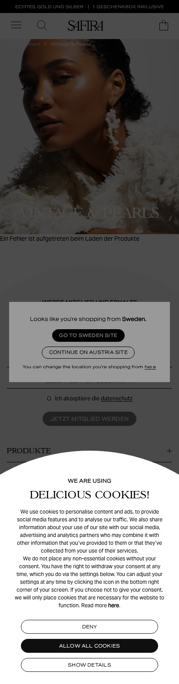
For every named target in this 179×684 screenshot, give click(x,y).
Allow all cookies (89, 646)
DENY (89, 627)
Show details (89, 665)
